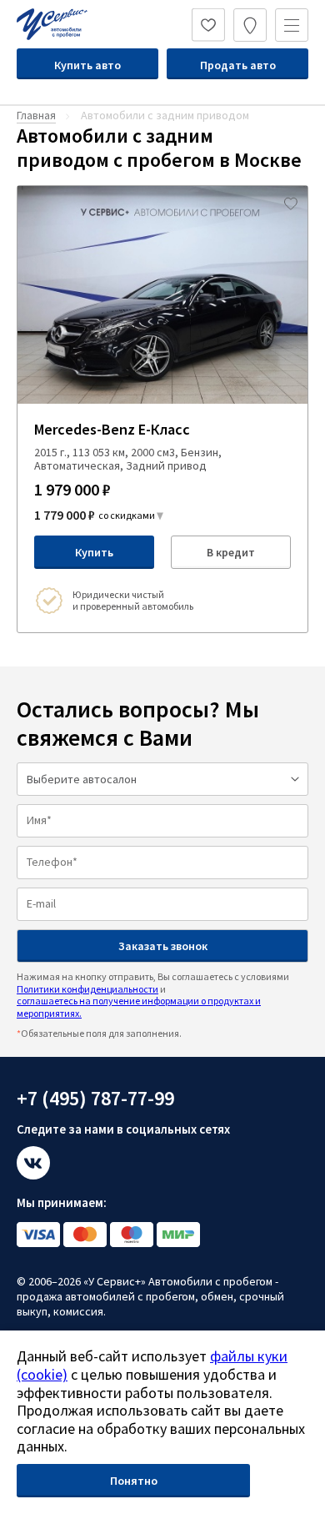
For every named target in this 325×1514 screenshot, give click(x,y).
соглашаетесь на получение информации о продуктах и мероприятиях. (139, 1006)
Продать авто (238, 65)
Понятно (134, 1480)
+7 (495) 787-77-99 (95, 1098)
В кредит (231, 552)
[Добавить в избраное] (290, 202)
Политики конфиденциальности (87, 989)
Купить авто (87, 65)
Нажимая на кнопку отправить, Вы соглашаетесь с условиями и (153, 994)
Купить (94, 552)
